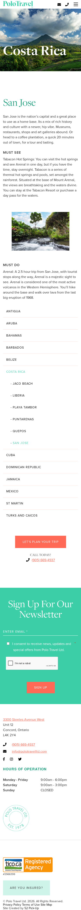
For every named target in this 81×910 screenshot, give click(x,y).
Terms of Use (31, 905)
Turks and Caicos (22, 515)
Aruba (11, 323)
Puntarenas (22, 419)
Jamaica (13, 479)
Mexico (12, 491)
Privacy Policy (12, 905)
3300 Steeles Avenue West (23, 719)
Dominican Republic (23, 467)
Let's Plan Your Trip (41, 542)
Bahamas (14, 335)
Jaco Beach (22, 383)
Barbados (15, 347)
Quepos (18, 431)
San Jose (20, 443)
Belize (11, 360)
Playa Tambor (24, 407)
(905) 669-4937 (43, 560)
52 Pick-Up (31, 908)
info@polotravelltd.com (29, 751)
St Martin (14, 503)
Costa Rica (15, 372)
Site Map (46, 905)
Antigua (13, 311)
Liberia (18, 395)
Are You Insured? (26, 888)
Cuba (10, 455)
